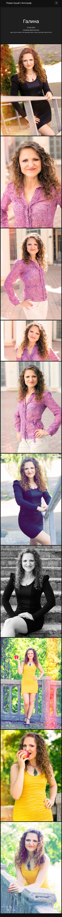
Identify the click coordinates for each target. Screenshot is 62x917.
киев (32, 32)
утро (39, 32)
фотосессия (48, 32)
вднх (11, 32)
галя (23, 32)
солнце (36, 32)
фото (42, 32)
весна (15, 32)
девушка (27, 32)
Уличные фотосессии (31, 30)
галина (19, 32)
